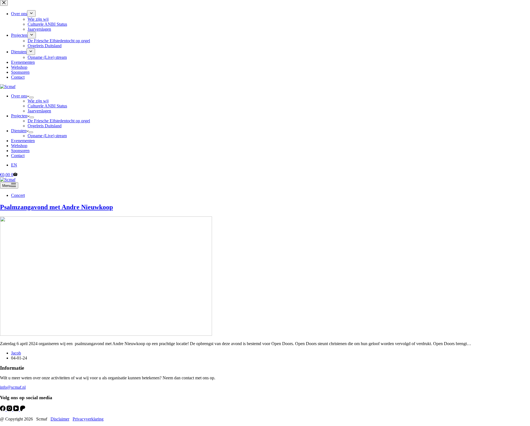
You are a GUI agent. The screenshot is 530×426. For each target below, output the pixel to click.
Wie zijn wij (38, 101)
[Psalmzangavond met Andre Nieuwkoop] (106, 334)
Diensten (18, 130)
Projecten (19, 115)
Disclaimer (60, 419)
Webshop (19, 145)
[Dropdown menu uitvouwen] (31, 97)
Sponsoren (20, 150)
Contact (18, 155)
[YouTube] (16, 409)
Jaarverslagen (39, 111)
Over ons (19, 96)
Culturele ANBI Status (47, 106)
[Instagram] (10, 409)
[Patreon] (22, 409)
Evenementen (23, 140)
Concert (18, 195)
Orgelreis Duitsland (45, 125)
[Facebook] (3, 409)
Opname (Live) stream (47, 135)
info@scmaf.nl (13, 387)
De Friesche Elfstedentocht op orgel (59, 120)
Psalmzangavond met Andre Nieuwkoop (56, 207)
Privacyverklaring (88, 419)
